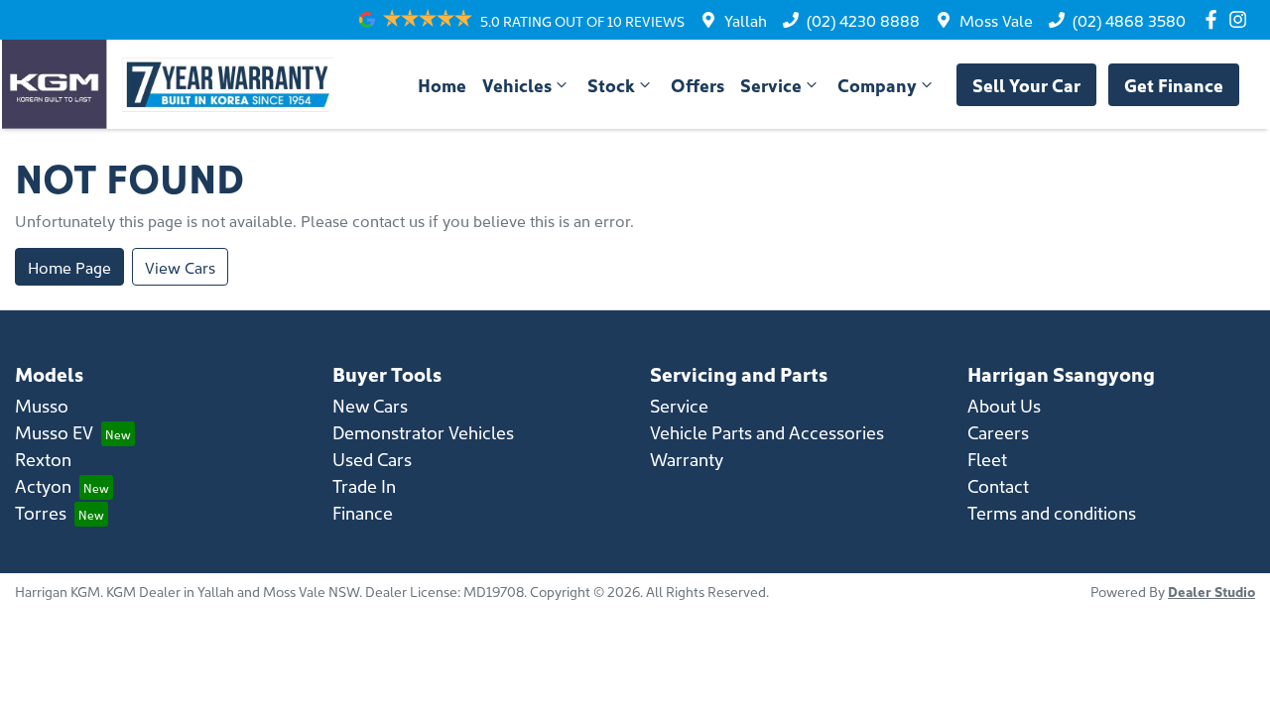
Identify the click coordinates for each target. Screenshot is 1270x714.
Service (771, 84)
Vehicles (517, 84)
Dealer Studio (1211, 591)
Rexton (43, 458)
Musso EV (54, 431)
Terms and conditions (1051, 512)
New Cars (370, 405)
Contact (998, 485)
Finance (362, 512)
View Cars (180, 267)
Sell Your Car (1026, 84)
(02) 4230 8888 (863, 20)
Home (442, 84)
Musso (41, 405)
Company (877, 84)
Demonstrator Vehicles (423, 431)
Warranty (686, 458)
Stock (611, 84)
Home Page (69, 267)
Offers (697, 84)
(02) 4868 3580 (1129, 20)
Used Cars (372, 458)
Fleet (987, 458)
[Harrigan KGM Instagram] (1241, 19)
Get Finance (1173, 84)
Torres (40, 512)
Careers (998, 431)
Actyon (43, 485)
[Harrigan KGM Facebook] (1215, 19)
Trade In (364, 485)
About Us (1004, 405)
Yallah (745, 20)
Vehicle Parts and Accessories (767, 431)
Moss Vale (996, 20)
